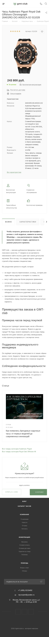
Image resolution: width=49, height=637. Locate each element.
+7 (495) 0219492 (25, 590)
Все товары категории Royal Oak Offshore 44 (19, 452)
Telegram (24, 611)
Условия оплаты (24, 545)
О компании (24, 519)
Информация (24, 537)
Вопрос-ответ (24, 567)
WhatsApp (31, 611)
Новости (24, 522)
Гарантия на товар (24, 551)
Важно (8, 222)
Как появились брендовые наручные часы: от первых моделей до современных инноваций (23, 434)
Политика (24, 554)
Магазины (24, 542)
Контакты (25, 529)
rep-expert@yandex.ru (26, 595)
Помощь (24, 563)
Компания (24, 514)
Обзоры (24, 571)
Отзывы (24, 525)
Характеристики (27, 222)
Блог (24, 501)
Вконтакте (18, 611)
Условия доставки (24, 548)
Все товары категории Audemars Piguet (17, 449)
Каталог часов (24, 506)
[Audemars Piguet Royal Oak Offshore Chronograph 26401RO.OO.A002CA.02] (24, 56)
